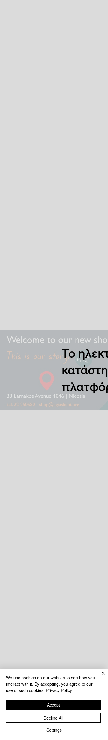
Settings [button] (54, 730)
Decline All (53, 718)
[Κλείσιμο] (99, 677)
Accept (53, 705)
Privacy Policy (59, 690)
